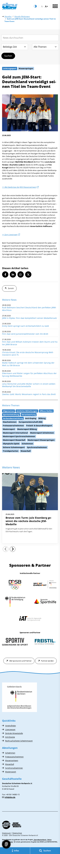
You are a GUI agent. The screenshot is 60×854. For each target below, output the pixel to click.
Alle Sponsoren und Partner (20, 661)
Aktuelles (8, 16)
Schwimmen (10, 753)
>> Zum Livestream (9, 234)
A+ (46, 6)
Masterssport (10, 771)
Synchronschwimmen (14, 768)
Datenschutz (17, 833)
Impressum (6, 833)
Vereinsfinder (10, 725)
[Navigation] (55, 6)
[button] (5, 274)
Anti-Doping (10, 737)
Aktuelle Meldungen (22, 16)
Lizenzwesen (10, 729)
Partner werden (47, 661)
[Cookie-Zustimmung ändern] (6, 844)
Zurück (11, 288)
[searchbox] (30, 38)
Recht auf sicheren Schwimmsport (19, 740)
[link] (30, 508)
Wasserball (9, 764)
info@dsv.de (10, 797)
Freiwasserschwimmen (14, 756)
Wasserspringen (11, 760)
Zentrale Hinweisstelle (14, 733)
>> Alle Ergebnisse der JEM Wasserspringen (19, 187)
